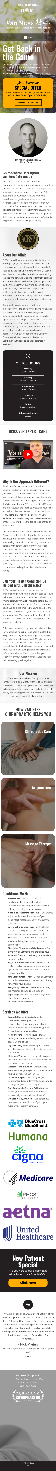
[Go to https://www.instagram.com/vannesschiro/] (27, 10)
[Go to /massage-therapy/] (28, 861)
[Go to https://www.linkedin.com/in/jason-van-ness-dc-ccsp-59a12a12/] (31, 10)
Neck (11, 912)
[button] (28, 102)
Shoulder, (13, 948)
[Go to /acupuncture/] (28, 804)
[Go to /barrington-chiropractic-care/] (28, 748)
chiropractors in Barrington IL (27, 209)
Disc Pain (29, 927)
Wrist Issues (37, 948)
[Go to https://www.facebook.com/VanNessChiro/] (22, 10)
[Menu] (28, 1467)
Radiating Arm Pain (29, 912)
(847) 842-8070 (28, 5)
